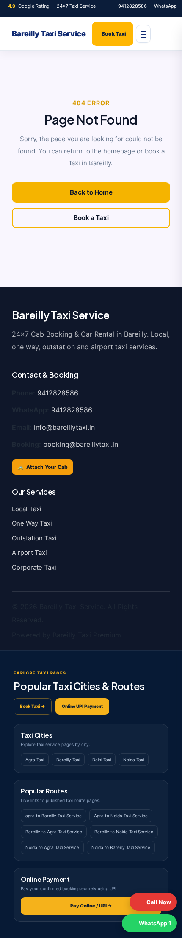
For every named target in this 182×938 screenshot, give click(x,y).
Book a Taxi (91, 218)
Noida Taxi (133, 759)
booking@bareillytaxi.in (80, 444)
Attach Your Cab (42, 467)
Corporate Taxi (34, 567)
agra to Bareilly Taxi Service (53, 815)
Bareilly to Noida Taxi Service (123, 831)
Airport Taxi (29, 552)
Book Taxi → (32, 706)
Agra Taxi (34, 759)
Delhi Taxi (101, 759)
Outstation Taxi (34, 538)
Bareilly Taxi (68, 759)
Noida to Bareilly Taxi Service (120, 847)
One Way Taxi (32, 523)
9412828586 (132, 6)
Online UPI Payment (82, 706)
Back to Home (91, 192)
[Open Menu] (143, 34)
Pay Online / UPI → (91, 906)
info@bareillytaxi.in (64, 427)
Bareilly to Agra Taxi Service (53, 831)
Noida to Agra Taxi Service (52, 847)
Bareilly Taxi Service (49, 34)
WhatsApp (165, 6)
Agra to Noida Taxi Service (121, 815)
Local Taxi (26, 509)
